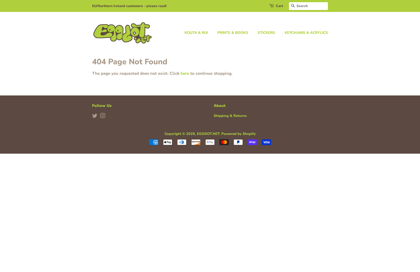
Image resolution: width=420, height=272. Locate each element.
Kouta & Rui (196, 32)
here (185, 73)
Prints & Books (232, 32)
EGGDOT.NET (208, 133)
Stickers (266, 32)
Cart (279, 6)
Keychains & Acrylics (306, 32)
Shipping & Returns (230, 115)
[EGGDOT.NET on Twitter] (94, 116)
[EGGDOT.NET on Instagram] (102, 116)
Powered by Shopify (238, 133)
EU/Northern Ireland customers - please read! (129, 6)
